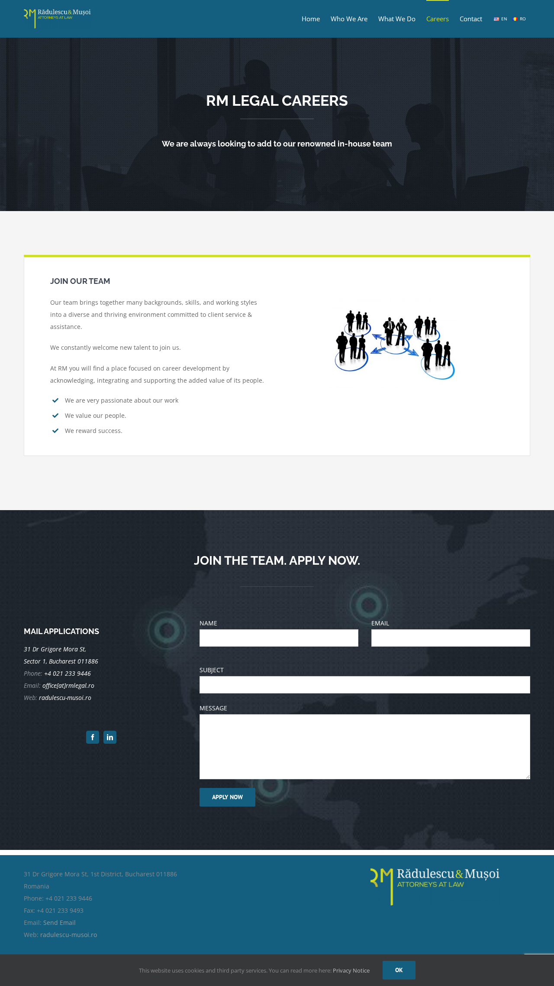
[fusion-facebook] (92, 737)
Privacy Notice (351, 970)
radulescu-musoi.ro (68, 935)
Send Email (59, 922)
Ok (399, 970)
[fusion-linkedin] (109, 737)
